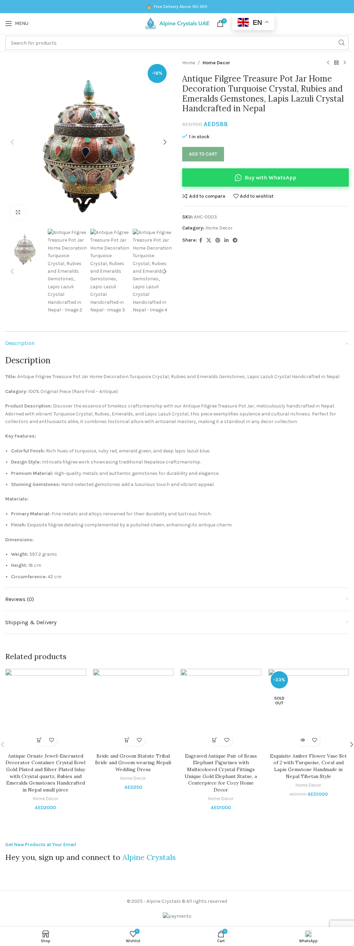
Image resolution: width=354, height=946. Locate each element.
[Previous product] (328, 63)
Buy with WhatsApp (270, 177)
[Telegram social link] (235, 240)
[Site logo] (177, 23)
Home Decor (216, 63)
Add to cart (203, 154)
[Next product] (345, 63)
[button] (12, 142)
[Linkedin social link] (226, 240)
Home (188, 63)
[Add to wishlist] (52, 740)
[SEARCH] (341, 43)
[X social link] (208, 240)
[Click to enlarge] (18, 212)
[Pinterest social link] (217, 240)
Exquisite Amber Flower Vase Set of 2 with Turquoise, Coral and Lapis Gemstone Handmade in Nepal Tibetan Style (308, 766)
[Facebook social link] (200, 240)
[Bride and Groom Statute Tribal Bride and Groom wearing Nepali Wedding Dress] (133, 709)
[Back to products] (336, 63)
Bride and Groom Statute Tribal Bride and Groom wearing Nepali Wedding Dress (133, 762)
